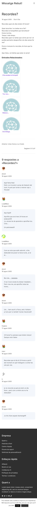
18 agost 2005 (7, 354)
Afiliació (4, 464)
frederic (4, 326)
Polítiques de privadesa (10, 473)
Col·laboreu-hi (6, 470)
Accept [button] (17, 505)
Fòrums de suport (8, 449)
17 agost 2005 (7, 328)
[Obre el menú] (34, 3)
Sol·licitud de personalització (11, 452)
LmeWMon (5, 204)
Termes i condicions (8, 476)
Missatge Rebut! (12, 3)
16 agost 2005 (7, 176)
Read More (24, 505)
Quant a (4, 441)
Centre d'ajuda (7, 446)
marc (3, 351)
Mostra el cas (6, 467)
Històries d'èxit (7, 443)
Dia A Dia (17, 19)
